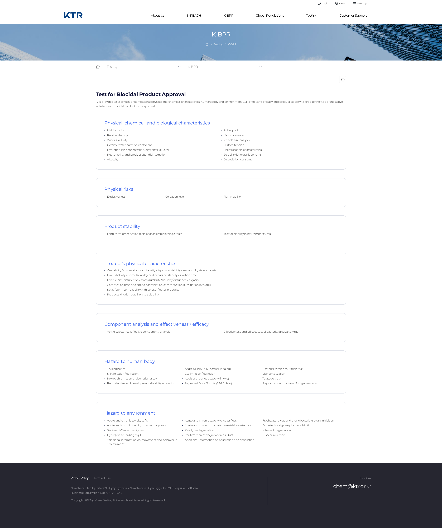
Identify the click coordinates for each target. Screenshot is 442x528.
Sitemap (362, 3)
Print (342, 79)
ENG (344, 3)
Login (325, 3)
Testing (112, 67)
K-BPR (193, 67)
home (207, 44)
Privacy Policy (79, 478)
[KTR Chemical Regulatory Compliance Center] (73, 15)
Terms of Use (102, 478)
